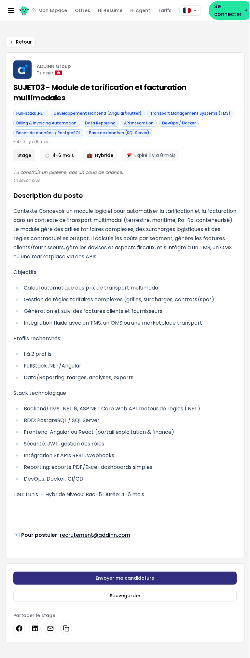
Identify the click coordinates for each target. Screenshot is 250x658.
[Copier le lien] (66, 628)
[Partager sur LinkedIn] (35, 628)
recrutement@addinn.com (95, 535)
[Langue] (190, 10)
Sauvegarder (125, 595)
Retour (24, 42)
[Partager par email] (50, 628)
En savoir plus (26, 180)
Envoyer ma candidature (125, 578)
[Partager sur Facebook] (19, 628)
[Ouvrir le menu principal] (11, 10)
